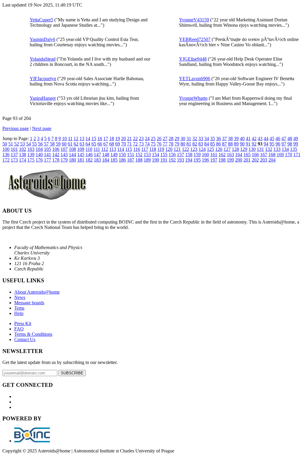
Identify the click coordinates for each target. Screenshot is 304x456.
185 (114, 159)
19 (117, 138)
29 (177, 138)
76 (159, 143)
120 (168, 149)
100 (6, 149)
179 (64, 159)
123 (193, 149)
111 (97, 149)
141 (47, 154)
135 (293, 149)
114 (120, 149)
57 (46, 143)
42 (254, 138)
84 (206, 143)
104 (39, 149)
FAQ (19, 328)
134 (285, 149)
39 (236, 138)
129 (243, 149)
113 (112, 149)
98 (289, 143)
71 (129, 143)
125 (210, 149)
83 (200, 143)
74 (147, 143)
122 (185, 149)
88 (230, 143)
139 (30, 154)
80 (182, 143)
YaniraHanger (43, 98)
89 (236, 143)
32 (194, 138)
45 (272, 138)
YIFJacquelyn (43, 78)
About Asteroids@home (37, 291)
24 (147, 138)
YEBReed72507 (194, 39)
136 (6, 154)
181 (80, 159)
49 (295, 138)
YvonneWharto (193, 98)
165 (247, 154)
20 (123, 138)
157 (180, 154)
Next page (41, 128)
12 (76, 138)
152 (138, 154)
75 (153, 143)
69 (117, 143)
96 (278, 143)
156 (172, 154)
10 (64, 138)
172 (6, 159)
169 (280, 154)
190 (155, 159)
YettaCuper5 (41, 19)
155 (163, 154)
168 (272, 154)
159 (197, 154)
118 (152, 149)
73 (141, 143)
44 (266, 138)
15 (93, 138)
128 (235, 149)
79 (177, 143)
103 (30, 149)
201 (247, 159)
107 (64, 149)
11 (70, 138)
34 (206, 138)
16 (99, 138)
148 (105, 154)
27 (165, 138)
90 (242, 143)
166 (255, 154)
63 (82, 143)
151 (130, 154)
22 (135, 138)
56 (40, 143)
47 (283, 138)
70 (123, 143)
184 (105, 159)
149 (114, 154)
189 (147, 159)
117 (144, 149)
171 (296, 154)
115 (128, 149)
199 (230, 159)
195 (197, 159)
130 (252, 149)
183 (97, 159)
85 (212, 143)
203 (263, 159)
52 (16, 143)
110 (89, 149)
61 (70, 143)
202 (255, 159)
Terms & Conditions (33, 334)
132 (268, 149)
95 (272, 143)
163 (230, 154)
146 (89, 154)
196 (205, 159)
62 (76, 143)
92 (254, 143)
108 (72, 149)
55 (34, 143)
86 (218, 143)
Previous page (15, 128)
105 (47, 149)
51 (10, 143)
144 (72, 154)
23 (141, 138)
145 (80, 154)
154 (155, 154)
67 (105, 143)
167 (263, 154)
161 (213, 154)
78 (171, 143)
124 (202, 149)
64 (88, 143)
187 (130, 159)
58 (52, 143)
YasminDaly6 (42, 39)
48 (289, 138)
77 (165, 143)
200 (238, 159)
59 (58, 143)
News (19, 297)
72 (135, 143)
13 (82, 138)
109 (80, 149)
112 (104, 149)
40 (242, 138)
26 (159, 138)
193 (180, 159)
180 (72, 159)
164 (238, 154)
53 (22, 143)
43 (260, 138)
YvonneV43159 (194, 19)
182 (89, 159)
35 (212, 138)
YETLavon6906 (194, 78)
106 (55, 149)
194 (188, 159)
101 (14, 149)
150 (122, 154)
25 (153, 138)
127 (227, 149)
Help (18, 313)
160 (205, 154)
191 (163, 159)
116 (136, 149)
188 (138, 159)
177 (47, 159)
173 (14, 159)
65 (93, 143)
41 (248, 138)
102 (22, 149)
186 (122, 159)
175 (30, 159)
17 (105, 138)
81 (188, 143)
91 (248, 143)
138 (22, 154)
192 (172, 159)
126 (218, 149)
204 (272, 159)
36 (218, 138)
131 (260, 149)
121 (177, 149)
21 (129, 138)
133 (277, 149)
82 (194, 143)
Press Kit (22, 323)
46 (278, 138)
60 (64, 143)
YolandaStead (43, 58)
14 (88, 138)
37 (224, 138)
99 (295, 143)
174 (22, 159)
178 (55, 159)
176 (39, 159)
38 (230, 138)
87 (224, 143)
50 (4, 143)
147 (97, 154)
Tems (19, 308)
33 (200, 138)
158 (188, 154)
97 (283, 143)
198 (222, 159)
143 (64, 154)
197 (213, 159)
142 (55, 154)
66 (99, 143)
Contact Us (24, 339)
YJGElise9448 (193, 58)
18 (111, 138)
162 (222, 154)
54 (28, 143)
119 (160, 149)
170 (288, 154)
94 (266, 143)
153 (147, 154)
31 (188, 138)
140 (39, 154)
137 (14, 154)
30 (182, 138)
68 (111, 143)
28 (171, 138)
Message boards (29, 302)
